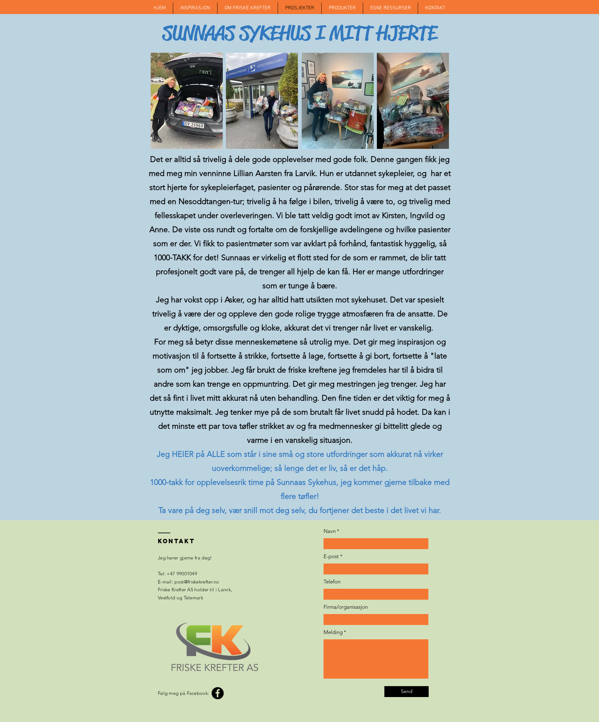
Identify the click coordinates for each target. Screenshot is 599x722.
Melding (333, 632)
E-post (331, 556)
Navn (330, 531)
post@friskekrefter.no (196, 582)
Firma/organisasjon (346, 607)
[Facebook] (218, 693)
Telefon (332, 581)
